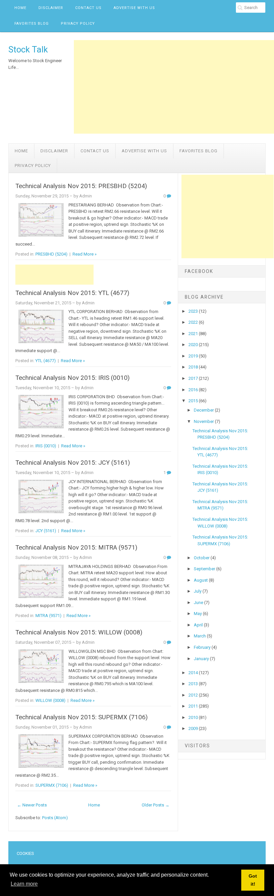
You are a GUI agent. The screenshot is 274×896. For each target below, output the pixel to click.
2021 (193, 333)
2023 (193, 311)
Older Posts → (155, 804)
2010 (193, 717)
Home (20, 8)
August (201, 580)
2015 (193, 400)
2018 (193, 366)
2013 (193, 683)
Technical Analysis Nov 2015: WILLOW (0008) (78, 632)
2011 (193, 706)
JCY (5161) (45, 530)
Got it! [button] (253, 880)
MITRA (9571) (48, 615)
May (198, 613)
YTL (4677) (45, 360)
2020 (193, 344)
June (199, 602)
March (200, 635)
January (202, 658)
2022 (193, 322)
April (199, 624)
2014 (193, 672)
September (205, 568)
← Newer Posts (32, 804)
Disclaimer (50, 8)
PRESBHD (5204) (51, 254)
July (198, 591)
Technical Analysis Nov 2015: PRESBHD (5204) (81, 186)
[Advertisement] (174, 87)
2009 (193, 728)
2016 (193, 389)
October (202, 557)
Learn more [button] (24, 884)
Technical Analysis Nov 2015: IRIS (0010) (72, 378)
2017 (193, 378)
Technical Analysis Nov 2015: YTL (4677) (72, 293)
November (204, 421)
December (204, 410)
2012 (193, 695)
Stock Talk (28, 49)
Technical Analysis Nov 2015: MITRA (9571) (76, 547)
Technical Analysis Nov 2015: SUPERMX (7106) (81, 717)
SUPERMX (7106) (51, 785)
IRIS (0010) (45, 445)
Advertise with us (134, 8)
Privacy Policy (78, 23)
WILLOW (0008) (50, 700)
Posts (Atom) (55, 817)
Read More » (85, 254)
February (203, 647)
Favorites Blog (31, 23)
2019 (193, 355)
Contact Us (88, 8)
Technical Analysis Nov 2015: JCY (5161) (72, 462)
